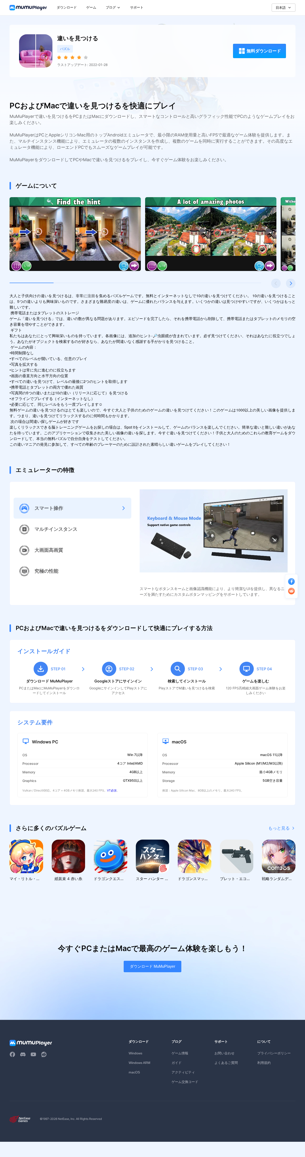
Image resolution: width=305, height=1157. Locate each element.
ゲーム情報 (180, 1053)
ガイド (177, 1063)
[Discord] (23, 1054)
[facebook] (12, 1054)
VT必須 (112, 790)
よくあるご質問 (226, 1063)
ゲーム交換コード (185, 1082)
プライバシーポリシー (274, 1053)
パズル (65, 49)
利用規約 (264, 1063)
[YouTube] (33, 1054)
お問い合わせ (224, 1053)
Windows (135, 1053)
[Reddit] (44, 1054)
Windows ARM (139, 1063)
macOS (134, 1072)
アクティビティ (183, 1072)
